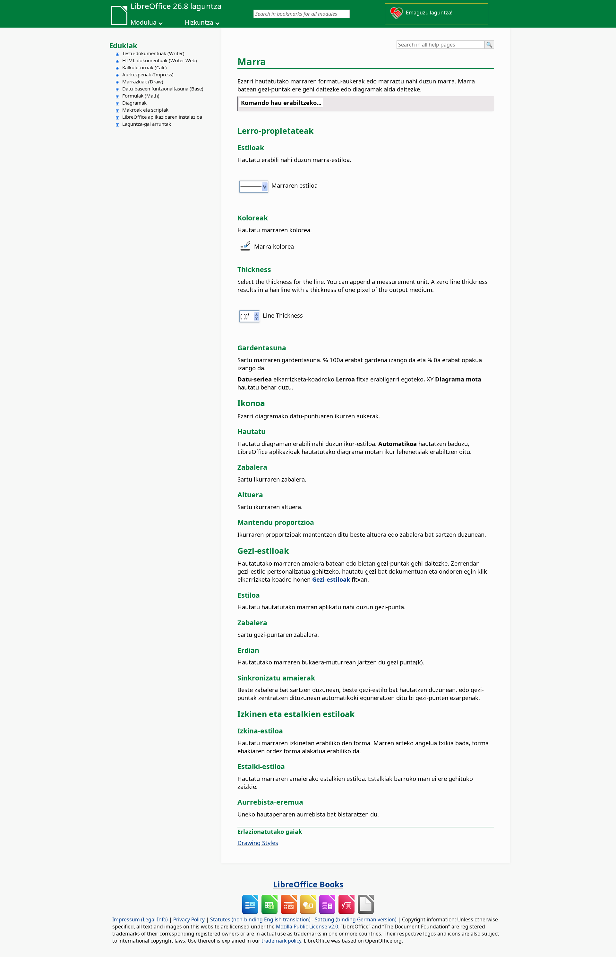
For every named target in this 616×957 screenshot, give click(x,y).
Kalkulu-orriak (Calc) (144, 67)
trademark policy (281, 940)
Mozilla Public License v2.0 (307, 926)
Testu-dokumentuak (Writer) (153, 53)
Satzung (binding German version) (356, 919)
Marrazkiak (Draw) (142, 81)
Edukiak (123, 45)
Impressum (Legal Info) (140, 919)
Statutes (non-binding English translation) (260, 919)
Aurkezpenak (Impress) (148, 74)
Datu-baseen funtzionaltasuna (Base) (162, 88)
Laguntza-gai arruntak (146, 124)
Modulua (144, 22)
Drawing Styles (257, 843)
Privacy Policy (189, 919)
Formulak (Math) (140, 95)
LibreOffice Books (308, 884)
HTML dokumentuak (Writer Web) (159, 60)
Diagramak (134, 102)
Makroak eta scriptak (145, 110)
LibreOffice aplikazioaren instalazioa (162, 117)
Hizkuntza (199, 22)
